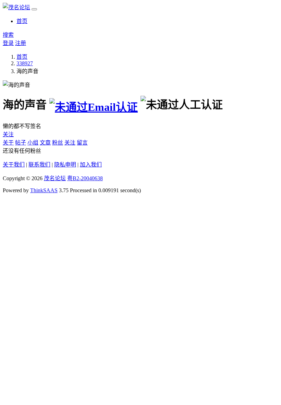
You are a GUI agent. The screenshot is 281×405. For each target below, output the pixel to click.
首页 (21, 21)
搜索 (8, 35)
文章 (45, 143)
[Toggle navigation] (34, 9)
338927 (24, 63)
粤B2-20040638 (85, 178)
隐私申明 (65, 164)
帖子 (20, 143)
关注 (8, 134)
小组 (32, 143)
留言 (82, 143)
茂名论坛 (55, 178)
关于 (8, 143)
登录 (8, 43)
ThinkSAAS (44, 190)
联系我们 (39, 164)
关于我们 (14, 164)
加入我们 (91, 164)
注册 (20, 43)
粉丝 (57, 143)
